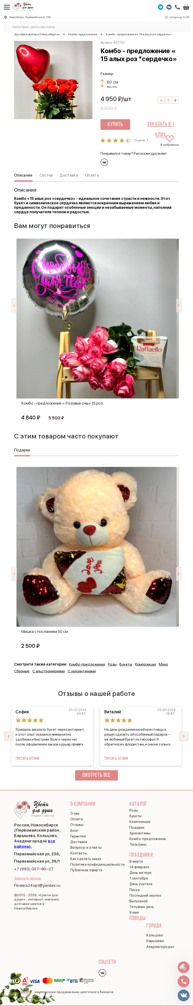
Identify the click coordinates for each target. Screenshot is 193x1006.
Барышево (155, 941)
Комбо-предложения (87, 664)
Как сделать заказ (85, 859)
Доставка (78, 842)
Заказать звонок (27, 878)
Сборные (21, 671)
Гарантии (78, 836)
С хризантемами (82, 671)
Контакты (78, 853)
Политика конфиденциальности (97, 864)
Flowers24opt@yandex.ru (37, 885)
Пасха (134, 890)
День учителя (140, 884)
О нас (75, 813)
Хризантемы (140, 833)
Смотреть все (96, 775)
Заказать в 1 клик (160, 126)
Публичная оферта (86, 870)
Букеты (126, 664)
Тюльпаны (138, 844)
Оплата (76, 819)
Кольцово (154, 935)
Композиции (145, 664)
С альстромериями (48, 671)
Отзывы (77, 825)
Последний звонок (145, 895)
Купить (115, 124)
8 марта (136, 861)
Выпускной (138, 901)
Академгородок (160, 947)
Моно (163, 664)
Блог (74, 830)
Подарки (137, 827)
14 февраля (139, 867)
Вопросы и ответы (86, 847)
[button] (184, 736)
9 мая (134, 912)
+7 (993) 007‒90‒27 (33, 869)
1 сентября (138, 878)
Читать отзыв (27, 758)
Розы (112, 664)
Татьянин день (141, 907)
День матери (140, 873)
